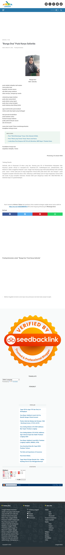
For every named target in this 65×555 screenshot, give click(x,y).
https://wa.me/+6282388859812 (18, 206)
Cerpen (51, 526)
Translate (15, 381)
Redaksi (31, 516)
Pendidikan (48, 538)
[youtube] (57, 4)
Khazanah (51, 516)
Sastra (47, 522)
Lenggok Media (59, 544)
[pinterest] (40, 214)
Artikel (46, 510)
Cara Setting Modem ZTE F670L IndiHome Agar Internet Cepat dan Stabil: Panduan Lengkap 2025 (32, 434)
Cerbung (51, 528)
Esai (50, 512)
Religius (47, 532)
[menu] (3, 10)
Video (46, 540)
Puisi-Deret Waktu (25, 455)
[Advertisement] (32, 25)
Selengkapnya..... (15, 540)
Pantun (51, 530)
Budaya (47, 536)
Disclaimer (32, 518)
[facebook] (46, 4)
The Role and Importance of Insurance (31, 452)
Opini (50, 514)
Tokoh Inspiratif (49, 520)
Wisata (47, 534)
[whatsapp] (49, 4)
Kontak (31, 514)
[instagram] (53, 4)
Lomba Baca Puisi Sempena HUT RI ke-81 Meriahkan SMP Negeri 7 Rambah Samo (30, 141)
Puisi (50, 524)
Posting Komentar (18, 47)
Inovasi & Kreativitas (50, 518)
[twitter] (61, 4)
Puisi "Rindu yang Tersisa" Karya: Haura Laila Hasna (22, 138)
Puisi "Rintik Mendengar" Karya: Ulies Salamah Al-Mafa (23, 136)
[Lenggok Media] (8, 4)
